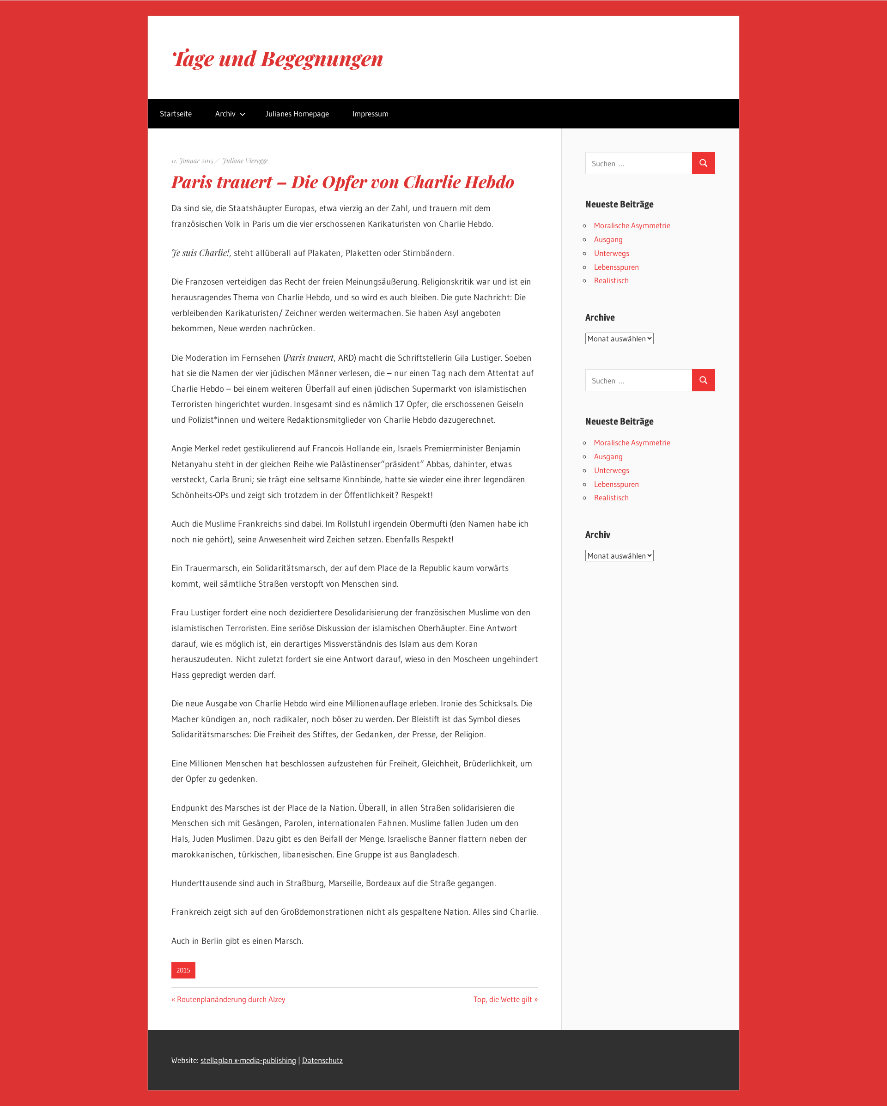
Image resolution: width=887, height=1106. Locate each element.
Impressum (370, 113)
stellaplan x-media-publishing (248, 1060)
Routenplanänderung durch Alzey (231, 999)
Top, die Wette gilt (503, 999)
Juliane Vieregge (245, 160)
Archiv (225, 113)
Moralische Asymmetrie (632, 225)
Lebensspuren (616, 267)
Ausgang (608, 239)
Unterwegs (611, 253)
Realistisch (611, 280)
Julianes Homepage (297, 113)
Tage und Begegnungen (277, 57)
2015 (183, 970)
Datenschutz (322, 1060)
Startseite (176, 113)
